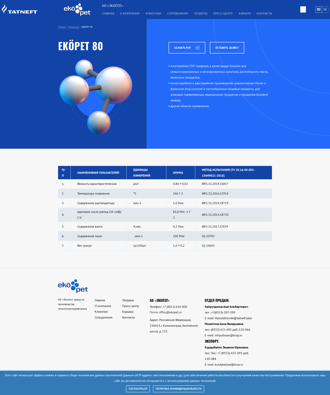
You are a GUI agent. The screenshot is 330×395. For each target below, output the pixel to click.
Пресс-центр (223, 13)
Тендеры (128, 300)
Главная (108, 13)
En (325, 9)
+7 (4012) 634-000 (175, 307)
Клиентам (101, 311)
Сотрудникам (177, 13)
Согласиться (138, 388)
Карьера (245, 13)
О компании (103, 306)
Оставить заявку (227, 47)
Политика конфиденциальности (178, 388)
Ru (318, 9)
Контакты (264, 13)
